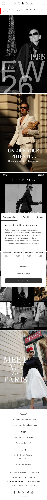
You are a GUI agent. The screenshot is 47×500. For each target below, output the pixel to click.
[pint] (23, 492)
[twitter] (28, 492)
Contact (32, 477)
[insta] (19, 492)
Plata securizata (23, 465)
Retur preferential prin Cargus (23, 425)
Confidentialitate (33, 481)
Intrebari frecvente (15, 481)
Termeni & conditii (19, 486)
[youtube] (32, 492)
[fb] (14, 492)
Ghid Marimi (34, 473)
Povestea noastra (18, 477)
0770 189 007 (23, 459)
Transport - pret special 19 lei (23, 419)
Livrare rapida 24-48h (23, 437)
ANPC (32, 486)
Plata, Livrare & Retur (17, 473)
